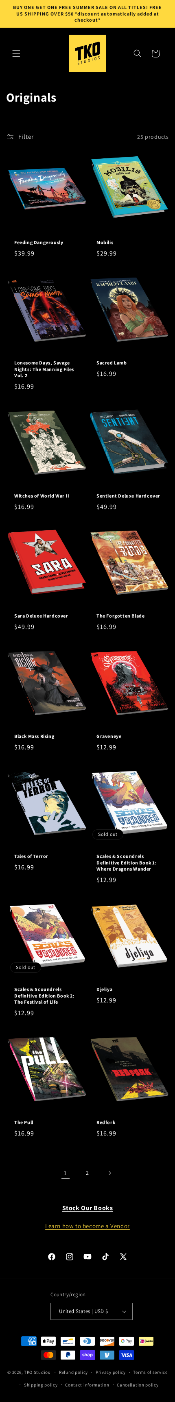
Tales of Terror (31, 856)
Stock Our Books (87, 1208)
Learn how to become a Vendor (87, 1226)
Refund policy (73, 1372)
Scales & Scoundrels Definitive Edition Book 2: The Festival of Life (44, 995)
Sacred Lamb (111, 363)
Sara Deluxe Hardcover (41, 616)
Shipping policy (41, 1385)
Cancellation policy (137, 1385)
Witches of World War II (42, 496)
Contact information (87, 1385)
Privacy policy (111, 1372)
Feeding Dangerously (38, 242)
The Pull (23, 1122)
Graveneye (108, 736)
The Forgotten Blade (120, 616)
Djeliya (104, 989)
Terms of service (150, 1372)
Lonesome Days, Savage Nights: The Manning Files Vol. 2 (44, 369)
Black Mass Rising (34, 736)
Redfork (105, 1122)
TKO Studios (37, 1372)
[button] (16, 53)
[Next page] (109, 1173)
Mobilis (104, 242)
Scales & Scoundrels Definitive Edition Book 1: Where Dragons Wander (126, 862)
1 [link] (65, 1173)
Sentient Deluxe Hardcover (128, 496)
